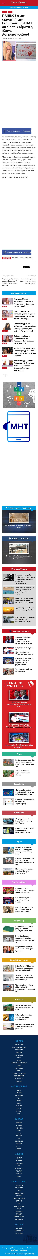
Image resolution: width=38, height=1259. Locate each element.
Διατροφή (19, 999)
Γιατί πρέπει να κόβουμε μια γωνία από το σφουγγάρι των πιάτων (24, 929)
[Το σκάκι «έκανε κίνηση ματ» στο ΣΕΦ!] (8, 671)
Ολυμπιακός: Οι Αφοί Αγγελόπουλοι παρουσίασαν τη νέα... (19, 704)
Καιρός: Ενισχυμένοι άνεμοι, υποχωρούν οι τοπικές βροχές (28, 281)
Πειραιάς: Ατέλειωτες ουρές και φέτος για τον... (19, 557)
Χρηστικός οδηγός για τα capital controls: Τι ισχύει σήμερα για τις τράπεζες (10, 282)
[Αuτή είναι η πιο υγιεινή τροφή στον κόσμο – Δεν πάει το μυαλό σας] (8, 1007)
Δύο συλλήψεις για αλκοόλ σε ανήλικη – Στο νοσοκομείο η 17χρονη (25, 619)
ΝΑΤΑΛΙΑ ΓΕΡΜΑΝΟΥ (26, 258)
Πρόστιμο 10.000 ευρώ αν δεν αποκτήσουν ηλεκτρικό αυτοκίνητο (24, 830)
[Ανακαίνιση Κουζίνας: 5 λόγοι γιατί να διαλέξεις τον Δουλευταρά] (8, 977)
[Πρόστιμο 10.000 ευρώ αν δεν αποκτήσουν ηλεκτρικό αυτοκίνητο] (8, 830)
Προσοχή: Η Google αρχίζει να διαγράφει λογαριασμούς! (25, 802)
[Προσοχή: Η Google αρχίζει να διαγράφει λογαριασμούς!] (8, 802)
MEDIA (10, 12)
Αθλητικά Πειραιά (21, 631)
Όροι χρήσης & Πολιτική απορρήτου (14, 1248)
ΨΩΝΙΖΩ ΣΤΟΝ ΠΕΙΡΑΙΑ (20, 539)
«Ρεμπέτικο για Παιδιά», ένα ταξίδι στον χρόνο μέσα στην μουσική (24, 909)
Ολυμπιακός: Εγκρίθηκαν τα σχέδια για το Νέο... (19, 746)
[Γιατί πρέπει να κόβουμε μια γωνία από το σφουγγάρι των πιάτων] (8, 929)
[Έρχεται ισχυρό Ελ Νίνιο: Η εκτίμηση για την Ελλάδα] (8, 610)
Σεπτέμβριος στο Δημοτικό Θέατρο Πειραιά (19, 526)
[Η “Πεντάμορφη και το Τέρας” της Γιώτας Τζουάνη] (8, 900)
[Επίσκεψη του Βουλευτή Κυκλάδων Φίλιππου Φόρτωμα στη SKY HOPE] (8, 600)
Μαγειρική (19, 920)
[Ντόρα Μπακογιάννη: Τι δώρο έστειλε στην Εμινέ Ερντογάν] (8, 949)
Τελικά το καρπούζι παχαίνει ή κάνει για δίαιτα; (22, 773)
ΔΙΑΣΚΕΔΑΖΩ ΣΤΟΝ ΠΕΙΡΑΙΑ (20, 508)
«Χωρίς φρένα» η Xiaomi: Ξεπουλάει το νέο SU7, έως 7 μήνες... (24, 821)
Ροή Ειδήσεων (20, 569)
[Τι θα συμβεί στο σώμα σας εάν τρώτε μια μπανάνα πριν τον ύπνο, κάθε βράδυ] (8, 1017)
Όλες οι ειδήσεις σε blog (19, 7)
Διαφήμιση (14, 1250)
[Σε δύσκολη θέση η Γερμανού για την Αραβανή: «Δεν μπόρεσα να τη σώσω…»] (7, 338)
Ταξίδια (19, 842)
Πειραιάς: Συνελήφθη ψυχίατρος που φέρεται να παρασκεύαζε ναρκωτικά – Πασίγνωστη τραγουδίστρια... (25, 579)
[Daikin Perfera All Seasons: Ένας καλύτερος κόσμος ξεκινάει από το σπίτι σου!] (8, 968)
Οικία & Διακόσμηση (19, 960)
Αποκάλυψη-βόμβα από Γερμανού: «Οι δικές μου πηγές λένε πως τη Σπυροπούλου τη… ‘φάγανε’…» (24, 365)
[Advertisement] (19, 199)
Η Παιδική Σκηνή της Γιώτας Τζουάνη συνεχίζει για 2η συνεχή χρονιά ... (24, 890)
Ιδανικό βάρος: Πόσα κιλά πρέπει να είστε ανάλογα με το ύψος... (24, 1026)
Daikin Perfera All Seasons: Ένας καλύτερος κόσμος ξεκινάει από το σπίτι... (25, 968)
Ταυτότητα (30, 1248)
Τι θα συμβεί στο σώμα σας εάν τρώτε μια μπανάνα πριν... (23, 1017)
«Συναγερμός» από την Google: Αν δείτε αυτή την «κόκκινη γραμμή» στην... (24, 792)
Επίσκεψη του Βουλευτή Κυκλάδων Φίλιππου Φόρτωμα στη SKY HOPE (24, 600)
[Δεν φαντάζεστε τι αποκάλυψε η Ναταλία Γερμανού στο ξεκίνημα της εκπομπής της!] (7, 301)
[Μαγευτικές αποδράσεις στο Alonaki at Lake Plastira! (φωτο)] (8, 871)
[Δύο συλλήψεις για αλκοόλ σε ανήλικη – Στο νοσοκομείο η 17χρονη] (8, 619)
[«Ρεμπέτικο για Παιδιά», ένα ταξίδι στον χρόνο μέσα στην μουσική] (8, 909)
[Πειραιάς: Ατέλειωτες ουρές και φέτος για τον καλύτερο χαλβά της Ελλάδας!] (19, 548)
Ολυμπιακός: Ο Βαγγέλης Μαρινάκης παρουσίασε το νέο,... (19, 726)
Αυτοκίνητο (19, 813)
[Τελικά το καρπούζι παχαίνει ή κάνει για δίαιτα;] (8, 773)
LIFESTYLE (5, 331)
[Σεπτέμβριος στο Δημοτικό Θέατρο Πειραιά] (19, 518)
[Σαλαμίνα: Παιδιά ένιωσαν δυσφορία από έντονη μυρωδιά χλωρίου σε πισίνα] (8, 590)
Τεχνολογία (19, 784)
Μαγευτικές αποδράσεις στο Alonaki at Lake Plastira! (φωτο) (24, 871)
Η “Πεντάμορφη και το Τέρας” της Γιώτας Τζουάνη (23, 900)
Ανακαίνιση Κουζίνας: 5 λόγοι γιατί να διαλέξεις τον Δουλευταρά (24, 978)
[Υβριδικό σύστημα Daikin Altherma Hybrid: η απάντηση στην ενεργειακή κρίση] (8, 987)
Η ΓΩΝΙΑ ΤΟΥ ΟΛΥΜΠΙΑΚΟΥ (13, 685)
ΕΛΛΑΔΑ (5, 12)
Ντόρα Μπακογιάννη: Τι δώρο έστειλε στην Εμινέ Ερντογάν (24, 949)
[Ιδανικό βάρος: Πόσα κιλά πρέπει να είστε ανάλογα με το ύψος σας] (8, 1026)
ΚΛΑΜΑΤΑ (15, 258)
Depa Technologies (29, 1254)
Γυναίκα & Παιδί (19, 882)
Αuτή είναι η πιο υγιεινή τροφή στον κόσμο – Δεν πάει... (24, 1007)
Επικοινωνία (23, 1250)
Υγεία (19, 754)
